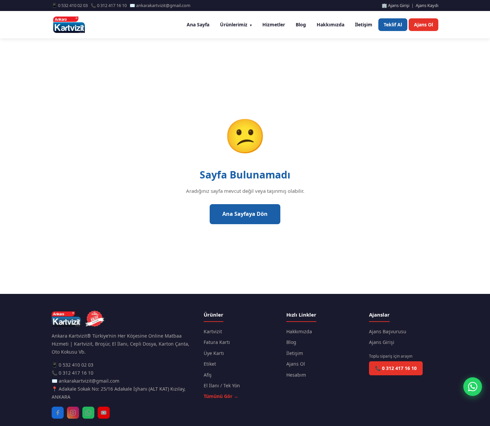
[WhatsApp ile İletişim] (472, 386)
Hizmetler (273, 24)
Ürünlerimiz (236, 24)
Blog (301, 24)
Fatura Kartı (217, 342)
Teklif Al (393, 24)
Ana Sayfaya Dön (245, 214)
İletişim (363, 24)
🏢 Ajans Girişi (395, 5)
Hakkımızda (330, 24)
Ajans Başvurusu (387, 331)
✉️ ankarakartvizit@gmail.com (85, 381)
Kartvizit (213, 331)
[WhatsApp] (88, 413)
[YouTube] (104, 413)
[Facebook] (58, 413)
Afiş (208, 375)
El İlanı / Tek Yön (222, 385)
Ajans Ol (423, 24)
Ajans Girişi (381, 342)
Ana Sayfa (198, 24)
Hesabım (296, 375)
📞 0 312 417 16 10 (72, 373)
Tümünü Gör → (221, 396)
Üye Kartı (214, 353)
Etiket (210, 364)
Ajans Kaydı (427, 5)
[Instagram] (73, 413)
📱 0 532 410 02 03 (72, 365)
